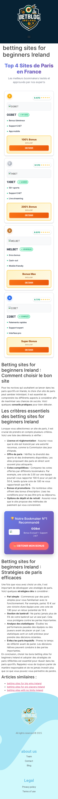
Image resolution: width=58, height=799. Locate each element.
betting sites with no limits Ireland (25, 690)
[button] (29, 37)
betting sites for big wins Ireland (24, 683)
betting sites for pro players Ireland (26, 686)
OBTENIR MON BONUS (30, 545)
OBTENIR (29, 148)
